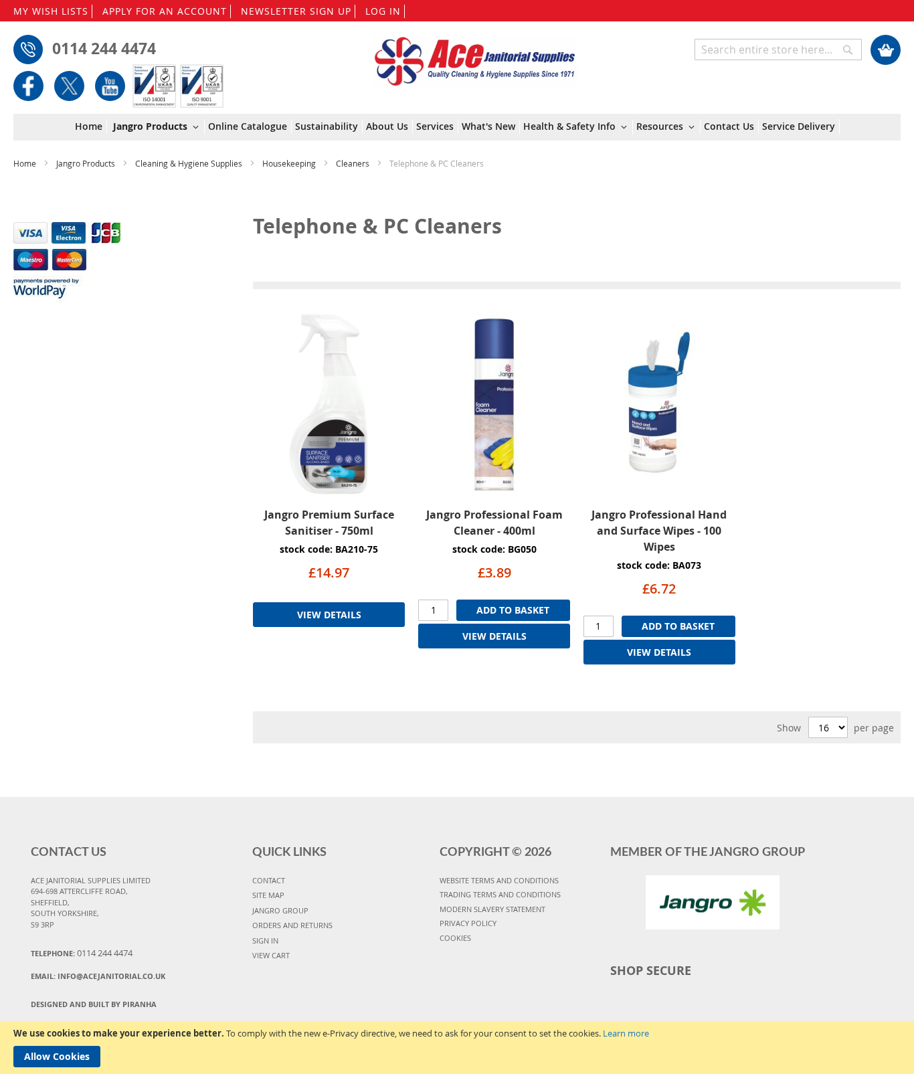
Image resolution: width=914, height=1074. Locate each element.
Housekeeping (290, 163)
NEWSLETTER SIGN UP (296, 11)
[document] (457, 1047)
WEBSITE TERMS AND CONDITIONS (499, 880)
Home (25, 163)
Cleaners (353, 163)
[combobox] (778, 49)
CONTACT (268, 880)
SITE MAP (268, 895)
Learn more (626, 1033)
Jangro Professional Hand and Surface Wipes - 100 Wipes (659, 530)
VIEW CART (271, 955)
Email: (98, 976)
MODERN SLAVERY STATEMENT (492, 909)
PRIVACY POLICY (468, 923)
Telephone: (81, 953)
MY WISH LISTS (50, 11)
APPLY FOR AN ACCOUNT (164, 11)
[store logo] (475, 54)
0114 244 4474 (104, 48)
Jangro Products (86, 163)
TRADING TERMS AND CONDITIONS (500, 894)
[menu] (457, 127)
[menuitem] (91, 126)
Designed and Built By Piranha (94, 1004)
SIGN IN (265, 940)
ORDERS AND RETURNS (292, 925)
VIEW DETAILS (329, 614)
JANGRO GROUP (280, 910)
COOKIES (455, 938)
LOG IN (383, 11)
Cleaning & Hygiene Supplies (189, 163)
